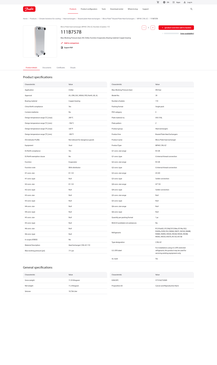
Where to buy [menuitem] (133, 9)
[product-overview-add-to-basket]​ (178, 27)
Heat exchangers (69, 18)
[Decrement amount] (144, 27)
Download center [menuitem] (116, 9)
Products (33, 18)
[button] (165, 2)
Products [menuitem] (73, 9)
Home (25, 18)
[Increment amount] (153, 27)
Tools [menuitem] (104, 9)
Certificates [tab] (61, 67)
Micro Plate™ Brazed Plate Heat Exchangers (119, 18)
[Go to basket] (158, 2)
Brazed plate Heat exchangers (89, 18)
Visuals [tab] (72, 67)
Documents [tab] (46, 67)
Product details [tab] (31, 67)
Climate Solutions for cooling (50, 18)
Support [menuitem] (146, 9)
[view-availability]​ (187, 33)
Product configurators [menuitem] (89, 9)
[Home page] (29, 9)
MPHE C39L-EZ (142, 18)
